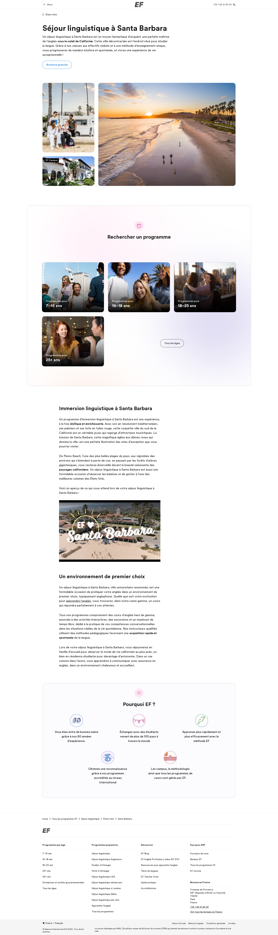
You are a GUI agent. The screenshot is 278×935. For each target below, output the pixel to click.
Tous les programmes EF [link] (64, 819)
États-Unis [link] (108, 819)
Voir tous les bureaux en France (206, 912)
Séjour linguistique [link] (90, 819)
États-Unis (51, 14)
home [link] (45, 819)
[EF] (139, 4)
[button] (48, 4)
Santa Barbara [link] (125, 819)
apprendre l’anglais (78, 601)
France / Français (54, 923)
